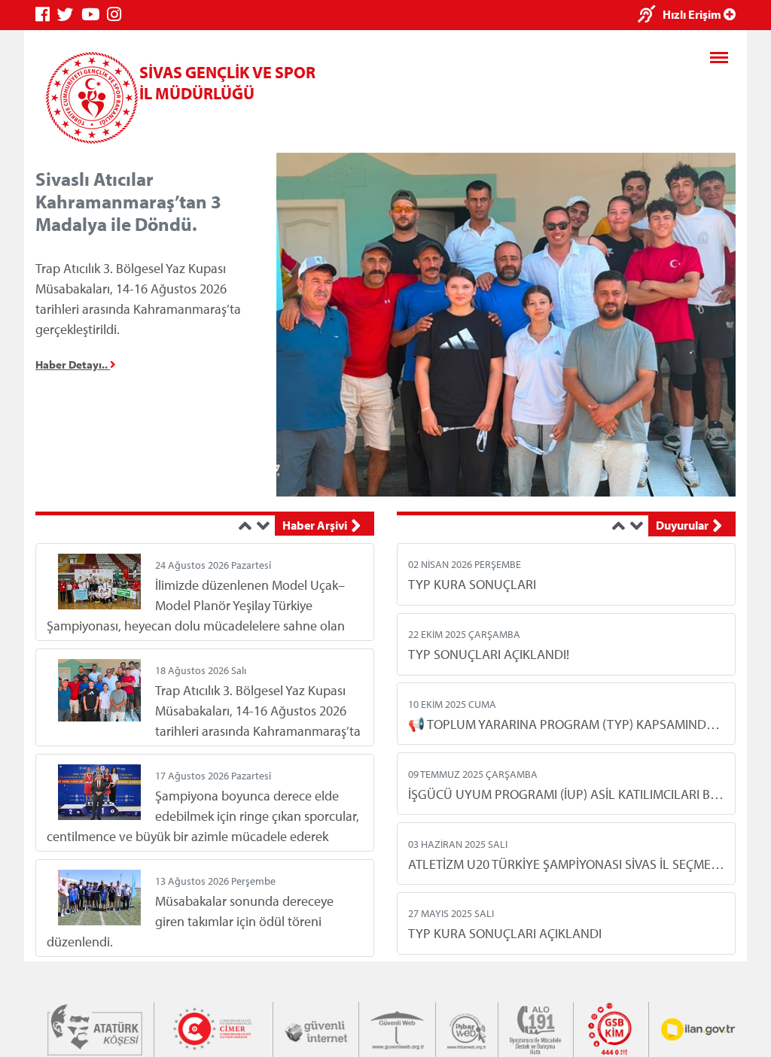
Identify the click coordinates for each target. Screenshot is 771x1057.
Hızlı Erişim (693, 14)
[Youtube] (94, 15)
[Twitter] (69, 15)
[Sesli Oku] (650, 15)
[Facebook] (46, 15)
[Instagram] (118, 15)
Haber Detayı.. (72, 364)
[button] (248, 525)
